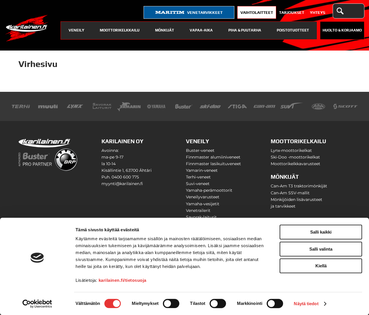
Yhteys (317, 12)
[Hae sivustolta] (340, 11)
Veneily (76, 30)
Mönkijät (164, 30)
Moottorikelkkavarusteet (295, 163)
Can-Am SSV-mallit (290, 192)
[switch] (171, 303)
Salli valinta (320, 249)
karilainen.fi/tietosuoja (122, 280)
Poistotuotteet (293, 30)
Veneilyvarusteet (202, 197)
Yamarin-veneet (202, 170)
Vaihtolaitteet (256, 12)
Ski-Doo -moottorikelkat (295, 157)
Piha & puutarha (244, 30)
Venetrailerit (198, 210)
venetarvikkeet (205, 12)
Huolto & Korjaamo (342, 30)
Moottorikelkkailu (120, 30)
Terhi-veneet (198, 177)
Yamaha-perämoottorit (209, 190)
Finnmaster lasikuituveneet (213, 163)
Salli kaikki (321, 232)
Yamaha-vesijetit (202, 203)
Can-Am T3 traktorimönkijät (299, 186)
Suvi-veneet (198, 183)
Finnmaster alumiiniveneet (213, 157)
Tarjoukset (291, 12)
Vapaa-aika (201, 30)
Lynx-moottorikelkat (291, 150)
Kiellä (321, 265)
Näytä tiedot (306, 303)
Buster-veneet (200, 150)
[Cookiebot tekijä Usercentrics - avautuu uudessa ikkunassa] (37, 303)
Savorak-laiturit (201, 217)
